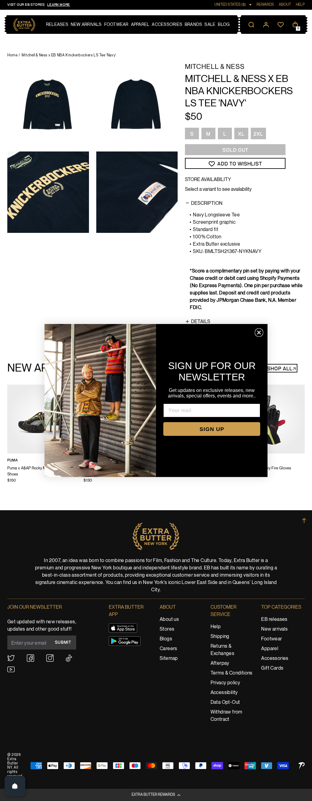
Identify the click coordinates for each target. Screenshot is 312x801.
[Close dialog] (259, 332)
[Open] (15, 786)
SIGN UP (212, 429)
